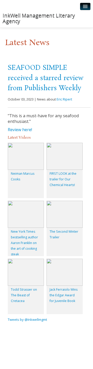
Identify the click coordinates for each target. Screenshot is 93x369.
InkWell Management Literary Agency (39, 18)
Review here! (20, 129)
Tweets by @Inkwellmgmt (27, 319)
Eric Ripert (64, 99)
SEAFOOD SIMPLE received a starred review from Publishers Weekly (45, 78)
